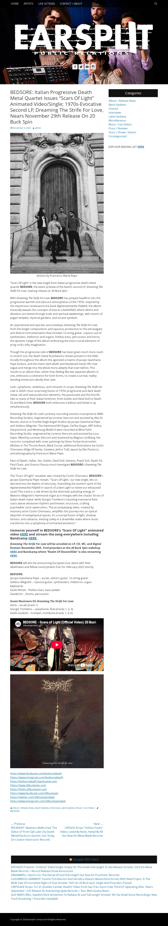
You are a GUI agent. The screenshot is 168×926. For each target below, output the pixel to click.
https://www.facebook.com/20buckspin (34, 793)
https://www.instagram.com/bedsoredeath (36, 777)
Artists (28, 3)
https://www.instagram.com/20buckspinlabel (38, 801)
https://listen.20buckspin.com (28, 789)
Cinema (113, 108)
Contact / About (71, 3)
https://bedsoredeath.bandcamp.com (33, 781)
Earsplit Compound (37, 919)
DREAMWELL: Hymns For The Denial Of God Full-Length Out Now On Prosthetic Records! (65, 875)
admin (38, 127)
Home (15, 3)
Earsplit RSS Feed (85, 859)
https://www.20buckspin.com (28, 785)
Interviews (55, 807)
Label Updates (68, 807)
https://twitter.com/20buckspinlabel (32, 797)
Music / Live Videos (85, 807)
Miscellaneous (117, 120)
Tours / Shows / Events (122, 132)
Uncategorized (118, 136)
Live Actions (46, 3)
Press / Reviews (118, 128)
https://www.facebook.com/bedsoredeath (36, 773)
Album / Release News (23, 807)
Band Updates (42, 807)
